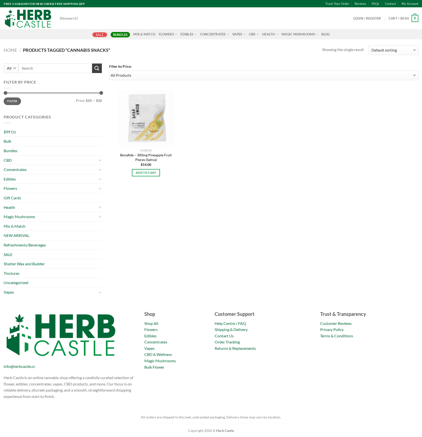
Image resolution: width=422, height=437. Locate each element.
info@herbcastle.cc (19, 366)
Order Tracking (227, 342)
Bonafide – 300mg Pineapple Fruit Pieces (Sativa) (146, 157)
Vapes (237, 34)
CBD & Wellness (158, 354)
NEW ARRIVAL (16, 235)
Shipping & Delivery (231, 329)
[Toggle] (100, 160)
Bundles (120, 35)
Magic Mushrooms (298, 34)
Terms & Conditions (336, 335)
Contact (390, 4)
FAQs (375, 4)
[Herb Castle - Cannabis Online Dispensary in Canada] (28, 18)
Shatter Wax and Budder (24, 263)
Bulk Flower (154, 367)
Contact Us (224, 335)
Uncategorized (16, 282)
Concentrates (213, 34)
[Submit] (97, 68)
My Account (409, 4)
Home (10, 50)
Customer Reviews (336, 323)
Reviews (360, 4)
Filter (12, 101)
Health (268, 34)
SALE (100, 35)
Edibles (186, 34)
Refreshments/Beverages (25, 245)
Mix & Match (144, 34)
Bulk (7, 141)
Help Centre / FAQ (230, 323)
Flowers (166, 34)
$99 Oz (10, 131)
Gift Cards (12, 197)
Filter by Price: (120, 66)
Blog (325, 34)
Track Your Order (337, 4)
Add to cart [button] (146, 172)
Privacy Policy (332, 329)
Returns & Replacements (235, 348)
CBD (252, 34)
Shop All (151, 323)
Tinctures (12, 273)
